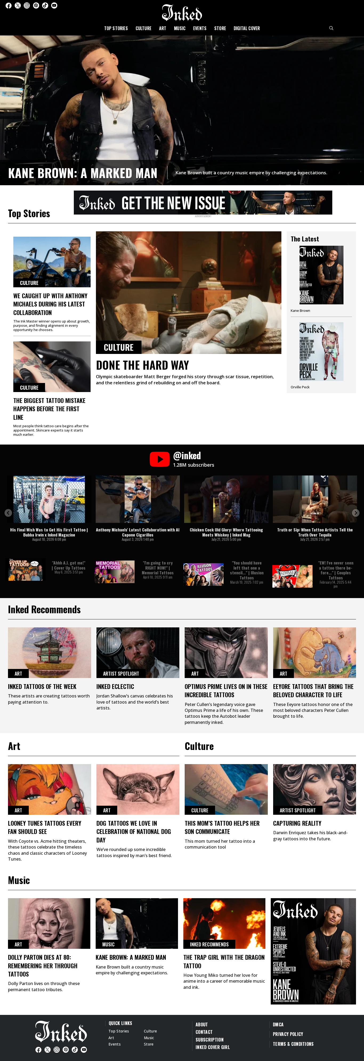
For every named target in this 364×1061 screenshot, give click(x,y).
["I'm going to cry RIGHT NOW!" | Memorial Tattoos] (114, 571)
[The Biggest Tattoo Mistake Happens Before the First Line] (52, 366)
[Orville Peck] (321, 355)
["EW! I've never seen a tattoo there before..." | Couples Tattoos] (292, 576)
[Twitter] (18, 5)
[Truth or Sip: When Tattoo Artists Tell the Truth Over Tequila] (315, 499)
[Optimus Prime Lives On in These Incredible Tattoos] (226, 652)
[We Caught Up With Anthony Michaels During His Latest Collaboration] (52, 262)
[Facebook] (8, 5)
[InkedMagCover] (313, 951)
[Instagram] (27, 5)
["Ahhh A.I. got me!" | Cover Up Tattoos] (25, 569)
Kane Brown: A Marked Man (82, 172)
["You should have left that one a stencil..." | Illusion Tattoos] (203, 574)
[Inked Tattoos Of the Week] (49, 652)
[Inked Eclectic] (138, 652)
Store (220, 28)
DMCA (278, 1024)
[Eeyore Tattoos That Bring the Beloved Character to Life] (314, 652)
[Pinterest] (36, 5)
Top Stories (116, 28)
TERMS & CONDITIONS (293, 1044)
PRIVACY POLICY (288, 1034)
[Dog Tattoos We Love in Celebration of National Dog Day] (138, 789)
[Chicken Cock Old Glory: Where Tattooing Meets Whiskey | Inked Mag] (226, 499)
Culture (143, 28)
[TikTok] (45, 5)
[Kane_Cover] (203, 202)
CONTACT (204, 1032)
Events (200, 28)
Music (179, 28)
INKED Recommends (209, 944)
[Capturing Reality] (314, 789)
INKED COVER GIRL (213, 1047)
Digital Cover (247, 28)
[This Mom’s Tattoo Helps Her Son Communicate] (226, 789)
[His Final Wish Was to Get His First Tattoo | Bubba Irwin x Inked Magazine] (49, 499)
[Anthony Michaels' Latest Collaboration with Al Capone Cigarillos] (138, 499)
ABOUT (202, 1024)
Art (163, 28)
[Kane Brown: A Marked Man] (182, 110)
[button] (8, 513)
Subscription (210, 1039)
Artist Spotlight (121, 673)
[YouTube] (54, 5)
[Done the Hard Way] (188, 292)
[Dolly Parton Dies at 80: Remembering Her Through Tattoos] (49, 923)
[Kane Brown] (321, 281)
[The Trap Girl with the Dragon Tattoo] (224, 923)
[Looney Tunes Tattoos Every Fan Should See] (49, 789)
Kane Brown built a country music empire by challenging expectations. (251, 173)
